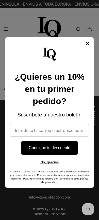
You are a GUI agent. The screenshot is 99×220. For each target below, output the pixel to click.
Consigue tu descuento (49, 148)
